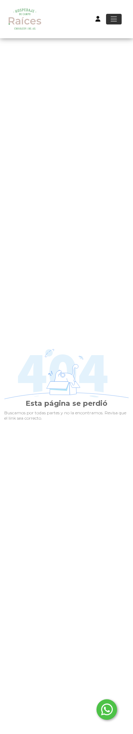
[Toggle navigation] (114, 19)
